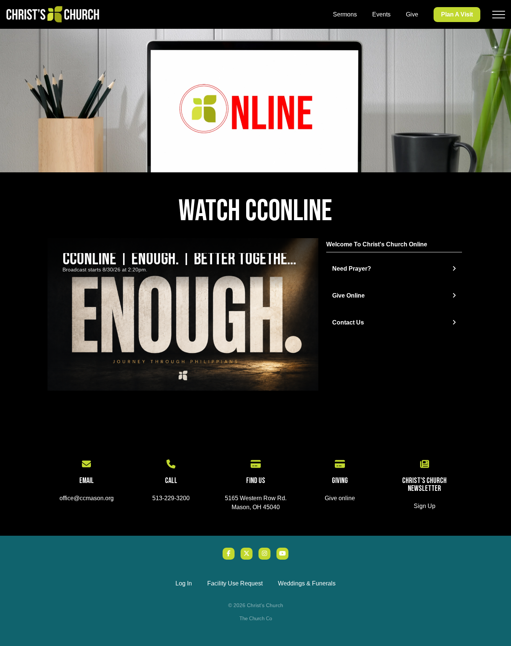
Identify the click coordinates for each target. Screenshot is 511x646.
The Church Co (255, 618)
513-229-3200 (171, 498)
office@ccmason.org (86, 498)
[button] (498, 14)
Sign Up (424, 506)
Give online (340, 498)
